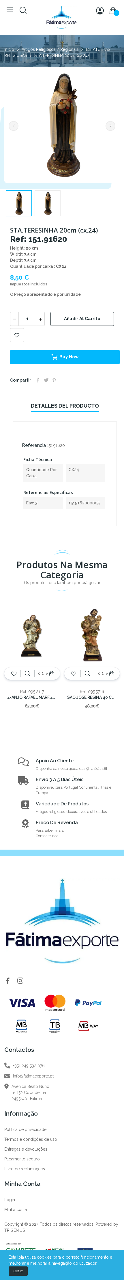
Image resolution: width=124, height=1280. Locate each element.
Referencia (34, 445)
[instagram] (20, 981)
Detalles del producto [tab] (65, 406)
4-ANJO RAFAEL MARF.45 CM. (32, 697)
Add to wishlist (17, 335)
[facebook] (7, 981)
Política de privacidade (25, 1129)
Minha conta (15, 1209)
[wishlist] (14, 674)
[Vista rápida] (27, 674)
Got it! (18, 1271)
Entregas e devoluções (25, 1149)
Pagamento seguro (22, 1159)
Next (110, 126)
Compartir (38, 380)
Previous (13, 126)
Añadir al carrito (82, 318)
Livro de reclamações (24, 1168)
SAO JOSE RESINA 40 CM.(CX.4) (92, 697)
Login (9, 1199)
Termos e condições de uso (30, 1139)
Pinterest (54, 380)
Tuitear (46, 380)
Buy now (69, 356)
